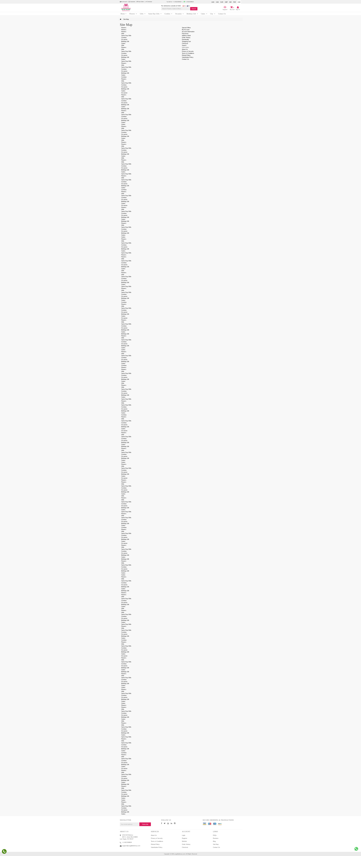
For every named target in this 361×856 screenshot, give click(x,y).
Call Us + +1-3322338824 (175, 1)
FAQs (215, 835)
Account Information (188, 31)
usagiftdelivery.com (179, 854)
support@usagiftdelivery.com (131, 845)
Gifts (122, 33)
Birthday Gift (125, 41)
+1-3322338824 (189, 1)
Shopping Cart (186, 41)
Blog (214, 841)
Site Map (126, 19)
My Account (124, 1)
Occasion (124, 39)
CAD (217, 2)
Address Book (186, 35)
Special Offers (186, 27)
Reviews (215, 838)
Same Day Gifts (126, 35)
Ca (185, 6)
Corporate (132, 1)
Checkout (149, 1)
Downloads (185, 39)
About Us (185, 49)
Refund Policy (186, 55)
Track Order (140, 1)
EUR (221, 2)
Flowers (123, 27)
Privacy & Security (188, 51)
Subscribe (145, 824)
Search (184, 45)
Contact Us (185, 59)
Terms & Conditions (188, 53)
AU (189, 6)
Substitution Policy (187, 57)
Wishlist (184, 841)
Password (185, 33)
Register (184, 838)
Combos (124, 37)
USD (239, 2)
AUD (213, 2)
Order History (186, 37)
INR (230, 2)
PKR (234, 2)
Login (183, 835)
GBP (226, 2)
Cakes (123, 43)
